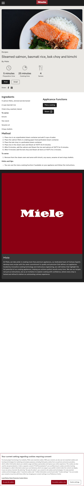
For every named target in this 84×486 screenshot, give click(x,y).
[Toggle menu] (3, 3)
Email (16, 82)
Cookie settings (74, 482)
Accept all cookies (8, 482)
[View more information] (51, 112)
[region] (42, 469)
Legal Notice (5, 478)
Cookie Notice (23, 478)
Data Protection (14, 478)
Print (6, 82)
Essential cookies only (59, 482)
